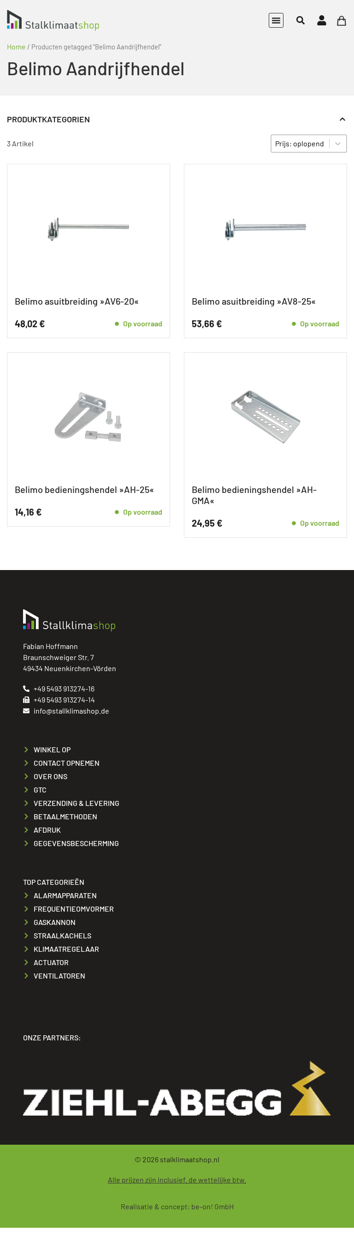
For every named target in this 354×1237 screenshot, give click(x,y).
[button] (276, 20)
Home (16, 46)
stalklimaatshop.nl (189, 1159)
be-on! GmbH (212, 1206)
